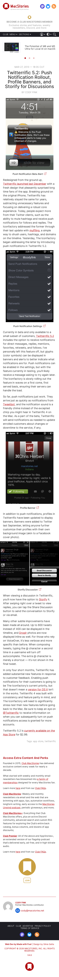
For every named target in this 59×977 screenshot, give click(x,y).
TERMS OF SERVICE (29, 928)
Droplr (23, 632)
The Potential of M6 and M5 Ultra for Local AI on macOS (40, 47)
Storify (43, 599)
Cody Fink (20, 902)
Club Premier (10, 836)
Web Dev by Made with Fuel (18, 944)
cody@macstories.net (32, 910)
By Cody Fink (29, 92)
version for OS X (38, 689)
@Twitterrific (11, 712)
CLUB (5, 34)
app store (38, 741)
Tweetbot (9, 404)
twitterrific (50, 741)
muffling (35, 230)
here (18, 788)
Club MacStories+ (13, 813)
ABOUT (10, 926)
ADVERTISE (27, 926)
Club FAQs (40, 788)
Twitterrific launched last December (24, 183)
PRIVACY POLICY (43, 926)
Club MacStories (30, 763)
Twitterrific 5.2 (45, 336)
